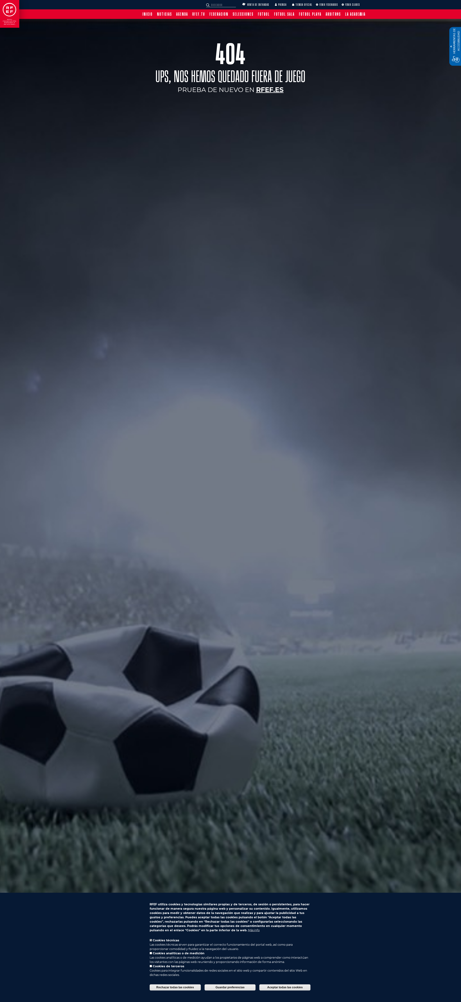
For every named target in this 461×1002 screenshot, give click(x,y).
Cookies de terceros (168, 966)
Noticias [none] (164, 14)
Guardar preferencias (230, 987)
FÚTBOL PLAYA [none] (310, 14)
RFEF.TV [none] (198, 14)
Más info (254, 930)
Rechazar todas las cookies (175, 987)
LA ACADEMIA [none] (355, 14)
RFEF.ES (270, 90)
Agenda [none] (182, 14)
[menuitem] (147, 14)
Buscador (208, 5)
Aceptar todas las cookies (285, 987)
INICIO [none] (147, 14)
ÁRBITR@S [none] (333, 14)
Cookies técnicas (166, 940)
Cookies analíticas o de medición (178, 953)
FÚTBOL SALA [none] (284, 14)
